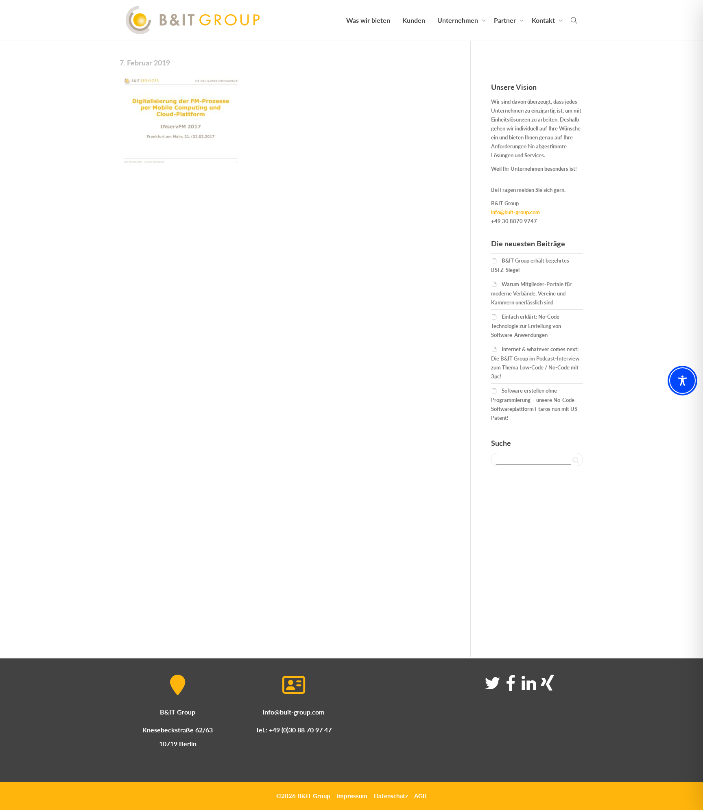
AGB (420, 795)
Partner (505, 20)
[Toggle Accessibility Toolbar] (682, 380)
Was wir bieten (368, 20)
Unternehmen (458, 20)
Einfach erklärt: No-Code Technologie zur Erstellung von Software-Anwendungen (526, 325)
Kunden (413, 20)
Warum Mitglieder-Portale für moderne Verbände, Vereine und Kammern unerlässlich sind (531, 293)
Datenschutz (391, 795)
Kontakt (544, 20)
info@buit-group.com (515, 212)
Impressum (352, 795)
